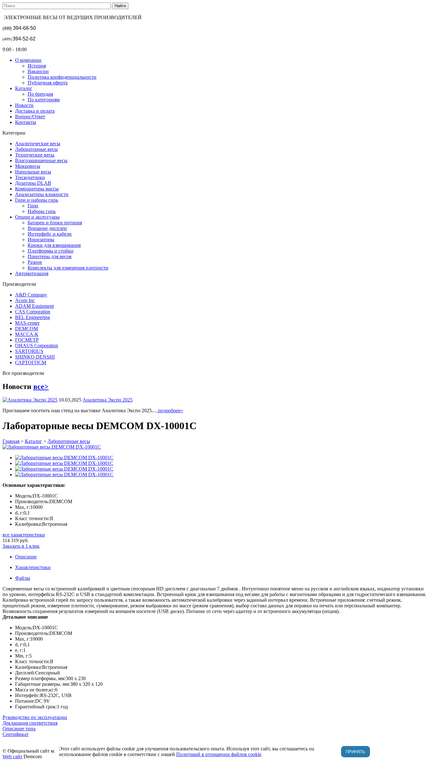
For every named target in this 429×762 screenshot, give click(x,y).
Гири (33, 205)
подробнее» (170, 410)
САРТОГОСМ (30, 362)
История (37, 65)
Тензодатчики (30, 177)
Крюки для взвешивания (54, 245)
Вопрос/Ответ (30, 116)
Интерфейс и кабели (50, 234)
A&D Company (31, 294)
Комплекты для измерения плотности (68, 267)
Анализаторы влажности (41, 194)
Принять (355, 751)
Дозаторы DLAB (33, 183)
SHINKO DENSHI (35, 357)
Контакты (25, 122)
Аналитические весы (37, 143)
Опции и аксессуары (37, 217)
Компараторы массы (37, 188)
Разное (35, 262)
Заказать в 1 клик (21, 546)
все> (41, 386)
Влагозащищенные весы (41, 160)
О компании (28, 60)
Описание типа (19, 728)
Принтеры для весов (50, 256)
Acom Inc (25, 300)
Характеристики (33, 567)
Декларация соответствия (30, 723)
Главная (11, 441)
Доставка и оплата (35, 111)
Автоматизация (31, 273)
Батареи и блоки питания (55, 222)
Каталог (23, 88)
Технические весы (34, 154)
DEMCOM (26, 328)
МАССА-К (26, 334)
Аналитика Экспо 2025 (108, 399)
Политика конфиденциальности (62, 77)
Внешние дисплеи (47, 228)
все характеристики (24, 534)
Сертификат (16, 734)
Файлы (22, 578)
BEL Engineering (32, 317)
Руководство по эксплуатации (35, 717)
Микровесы (27, 166)
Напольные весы (33, 171)
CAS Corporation (32, 311)
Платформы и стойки (50, 250)
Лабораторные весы (36, 149)
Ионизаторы (41, 239)
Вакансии (38, 71)
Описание (26, 556)
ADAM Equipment (34, 306)
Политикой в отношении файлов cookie (218, 754)
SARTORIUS (29, 351)
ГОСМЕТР (27, 340)
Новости (24, 105)
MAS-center (27, 323)
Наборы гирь (42, 211)
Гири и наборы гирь (36, 200)
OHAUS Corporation (36, 345)
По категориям (44, 99)
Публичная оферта (48, 82)
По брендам (40, 94)
